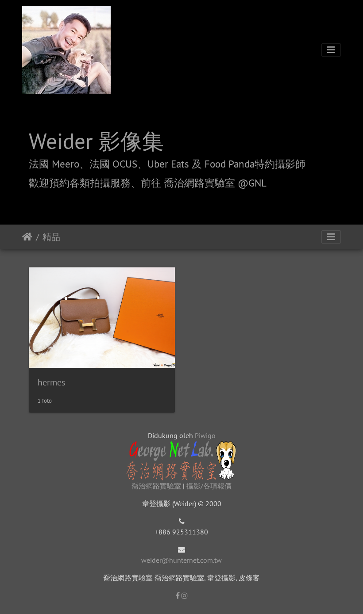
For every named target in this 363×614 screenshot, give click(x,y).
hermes (51, 382)
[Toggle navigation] (331, 50)
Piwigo (205, 435)
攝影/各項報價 (209, 485)
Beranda (27, 237)
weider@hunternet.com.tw (181, 560)
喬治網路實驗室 (156, 485)
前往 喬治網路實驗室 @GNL (203, 182)
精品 (51, 237)
